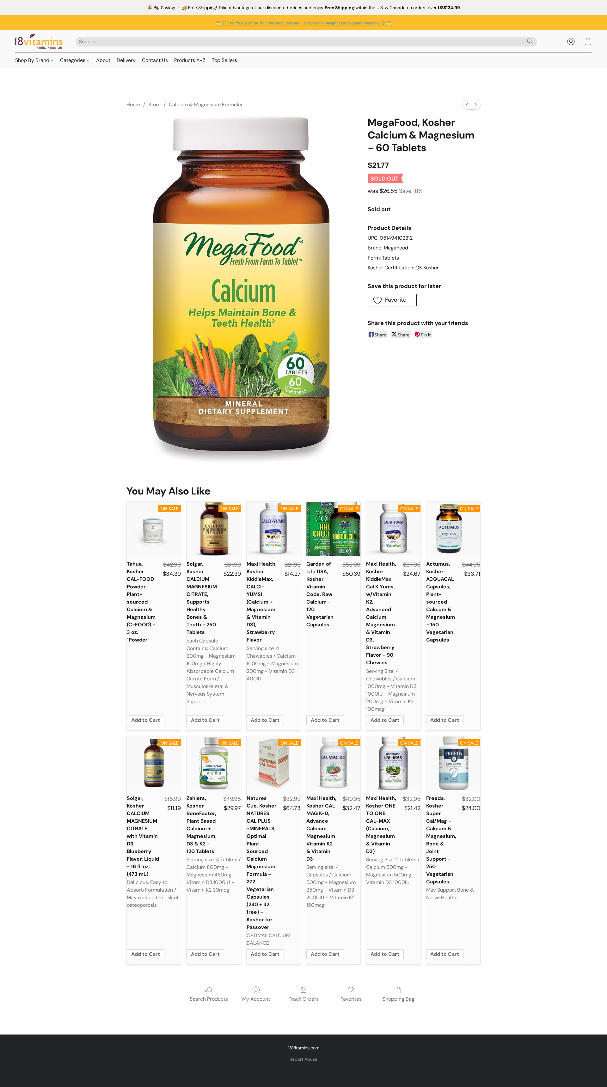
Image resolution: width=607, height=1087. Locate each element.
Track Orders (304, 999)
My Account (256, 999)
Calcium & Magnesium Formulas (206, 104)
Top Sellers (224, 60)
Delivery (126, 60)
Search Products (209, 999)
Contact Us (155, 60)
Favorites (351, 999)
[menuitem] (467, 104)
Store (154, 104)
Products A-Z (189, 60)
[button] (39, 41)
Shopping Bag (398, 999)
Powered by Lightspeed (303, 1070)
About (103, 60)
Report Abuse (303, 1059)
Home (133, 104)
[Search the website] (530, 41)
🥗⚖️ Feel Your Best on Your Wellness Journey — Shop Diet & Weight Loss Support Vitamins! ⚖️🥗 (303, 23)
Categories (73, 60)
